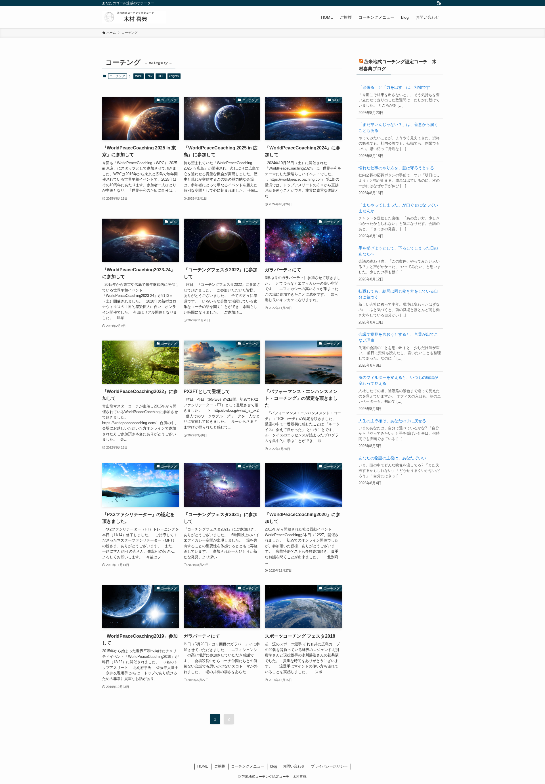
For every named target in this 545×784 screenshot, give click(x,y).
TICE (160, 76)
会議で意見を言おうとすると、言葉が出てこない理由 (398, 337)
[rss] (439, 3)
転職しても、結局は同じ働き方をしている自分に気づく (398, 294)
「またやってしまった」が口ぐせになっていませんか (398, 208)
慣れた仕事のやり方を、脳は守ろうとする (396, 168)
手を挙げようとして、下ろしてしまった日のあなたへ (398, 251)
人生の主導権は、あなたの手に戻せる (392, 421)
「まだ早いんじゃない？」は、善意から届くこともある (398, 127)
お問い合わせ (294, 766)
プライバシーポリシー (329, 766)
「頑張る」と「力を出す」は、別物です (394, 87)
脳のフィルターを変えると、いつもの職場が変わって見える (398, 380)
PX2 (149, 76)
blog (273, 766)
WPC (138, 76)
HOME (202, 766)
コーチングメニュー (247, 766)
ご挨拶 (219, 766)
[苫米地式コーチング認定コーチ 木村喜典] (134, 17)
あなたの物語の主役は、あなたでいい (392, 458)
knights (174, 76)
